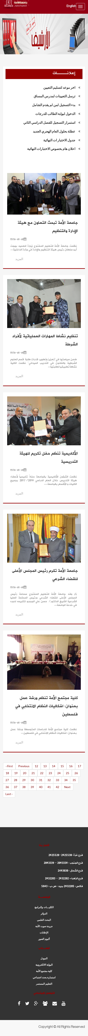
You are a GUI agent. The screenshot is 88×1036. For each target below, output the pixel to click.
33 (57, 780)
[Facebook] (19, 1003)
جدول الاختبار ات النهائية (59, 140)
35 (74, 780)
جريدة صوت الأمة (44, 926)
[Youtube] (64, 1003)
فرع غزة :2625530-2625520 (66, 855)
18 (7, 773)
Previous (23, 766)
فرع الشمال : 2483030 (70, 870)
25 (67, 773)
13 (45, 766)
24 (59, 773)
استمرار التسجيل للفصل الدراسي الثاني (49, 122)
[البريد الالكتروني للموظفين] (45, 1003)
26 (76, 773)
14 (53, 766)
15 (62, 766)
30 (32, 780)
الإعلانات (44, 932)
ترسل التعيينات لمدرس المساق (54, 96)
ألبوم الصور (44, 939)
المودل (44, 958)
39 (32, 787)
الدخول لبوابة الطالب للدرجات (55, 113)
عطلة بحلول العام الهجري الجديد (54, 131)
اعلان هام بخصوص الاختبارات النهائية (51, 148)
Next (67, 787)
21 (33, 773)
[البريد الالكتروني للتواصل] (54, 1003)
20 (24, 773)
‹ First (9, 766)
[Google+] (36, 1003)
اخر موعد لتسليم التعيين (59, 87)
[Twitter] (27, 1003)
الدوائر (44, 913)
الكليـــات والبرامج (44, 907)
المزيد (19, 259)
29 (24, 780)
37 (15, 787)
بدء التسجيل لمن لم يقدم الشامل (53, 105)
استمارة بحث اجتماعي (44, 977)
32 (49, 780)
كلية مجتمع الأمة (44, 971)
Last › (9, 794)
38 (24, 787)
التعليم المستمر (44, 983)
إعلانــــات (64, 73)
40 (40, 787)
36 (7, 787)
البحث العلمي (44, 919)
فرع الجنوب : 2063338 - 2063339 (63, 863)
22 (41, 773)
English (71, 6)
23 (50, 773)
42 (57, 787)
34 (66, 780)
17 (79, 766)
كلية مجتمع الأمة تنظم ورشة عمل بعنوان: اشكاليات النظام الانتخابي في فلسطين (46, 706)
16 (70, 766)
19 (16, 773)
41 (49, 787)
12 (36, 766)
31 (40, 780)
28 (15, 780)
